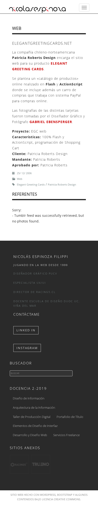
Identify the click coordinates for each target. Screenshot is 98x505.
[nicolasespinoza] (37, 7)
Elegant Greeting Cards (31, 184)
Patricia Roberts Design (62, 184)
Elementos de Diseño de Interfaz (35, 426)
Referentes (24, 194)
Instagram (27, 348)
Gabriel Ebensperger (50, 122)
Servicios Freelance (66, 435)
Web (16, 28)
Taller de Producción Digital (31, 417)
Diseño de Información (28, 398)
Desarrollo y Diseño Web (30, 435)
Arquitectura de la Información (34, 407)
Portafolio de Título (70, 417)
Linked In (25, 330)
